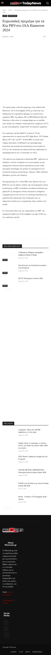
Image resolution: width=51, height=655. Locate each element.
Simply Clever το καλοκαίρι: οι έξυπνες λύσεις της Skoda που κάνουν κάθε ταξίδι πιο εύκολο (33, 445)
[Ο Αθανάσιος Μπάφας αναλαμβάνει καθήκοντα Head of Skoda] (9, 256)
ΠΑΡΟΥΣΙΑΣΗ (12, 15)
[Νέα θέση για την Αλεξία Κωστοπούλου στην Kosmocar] (9, 269)
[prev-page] (4, 290)
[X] (18, 233)
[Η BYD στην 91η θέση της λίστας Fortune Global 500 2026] (9, 487)
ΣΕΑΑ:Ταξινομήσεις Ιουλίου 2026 (30, 278)
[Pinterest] (24, 233)
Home (4, 10)
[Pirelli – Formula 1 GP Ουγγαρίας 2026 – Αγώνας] (9, 500)
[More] (35, 233)
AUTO (10, 10)
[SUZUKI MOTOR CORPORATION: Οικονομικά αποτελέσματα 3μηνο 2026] (9, 473)
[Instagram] (6, 628)
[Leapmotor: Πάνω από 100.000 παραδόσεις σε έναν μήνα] (9, 433)
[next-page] (8, 290)
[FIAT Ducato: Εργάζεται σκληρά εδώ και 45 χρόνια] (9, 460)
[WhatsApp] (29, 233)
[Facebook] (12, 233)
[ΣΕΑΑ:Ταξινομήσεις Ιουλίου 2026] (9, 282)
